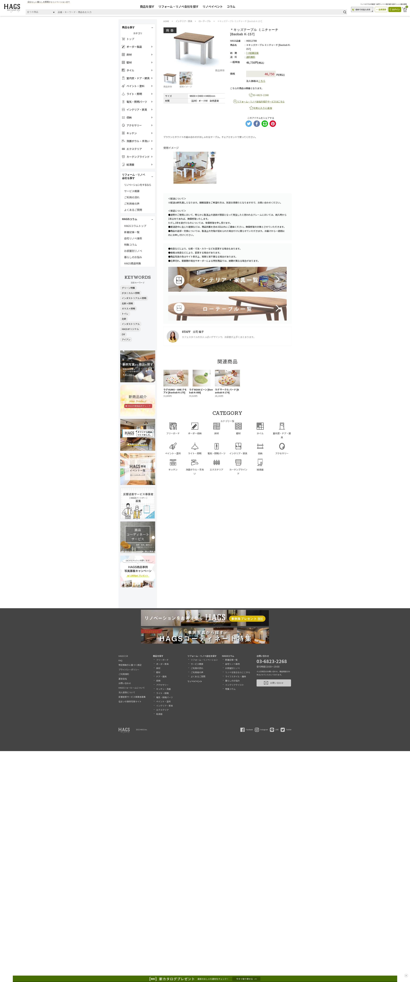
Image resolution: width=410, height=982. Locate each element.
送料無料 (250, 57)
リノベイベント (213, 6)
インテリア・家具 (164, 705)
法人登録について (127, 692)
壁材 (158, 672)
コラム (231, 6)
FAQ (120, 660)
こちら (261, 81)
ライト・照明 (162, 693)
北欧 (124, 318)
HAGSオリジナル (130, 329)
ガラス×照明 (128, 308)
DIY (123, 334)
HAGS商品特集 (132, 263)
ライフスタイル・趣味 (235, 676)
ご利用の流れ (131, 197)
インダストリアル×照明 (134, 298)
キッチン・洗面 (163, 688)
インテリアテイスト (234, 684)
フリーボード (162, 659)
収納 (158, 680)
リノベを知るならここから (237, 672)
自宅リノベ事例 (133, 238)
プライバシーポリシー (129, 669)
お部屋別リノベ (133, 251)
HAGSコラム (228, 655)
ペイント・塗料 (163, 701)
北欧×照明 (127, 303)
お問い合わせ (125, 683)
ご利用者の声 (131, 203)
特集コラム (130, 244)
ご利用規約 (124, 674)
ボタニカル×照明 (131, 293)
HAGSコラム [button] (129, 219)
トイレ (125, 313)
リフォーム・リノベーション (204, 659)
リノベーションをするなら (137, 185)
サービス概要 (131, 191)
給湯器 (159, 713)
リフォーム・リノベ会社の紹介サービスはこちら (261, 101)
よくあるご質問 (133, 210)
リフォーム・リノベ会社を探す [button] (133, 176)
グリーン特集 (128, 287)
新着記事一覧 (131, 232)
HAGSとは (123, 655)
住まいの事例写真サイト (130, 701)
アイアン (126, 339)
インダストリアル (131, 324)
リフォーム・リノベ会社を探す (178, 6)
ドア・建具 (161, 676)
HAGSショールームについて (132, 687)
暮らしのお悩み (133, 257)
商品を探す (147, 6)
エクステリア (162, 709)
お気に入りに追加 (262, 108)
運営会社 (123, 678)
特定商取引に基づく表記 (130, 664)
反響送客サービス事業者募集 (132, 696)
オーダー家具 (162, 663)
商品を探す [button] (128, 27)
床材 (158, 668)
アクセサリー (162, 684)
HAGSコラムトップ (135, 226)
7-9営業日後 (252, 53)
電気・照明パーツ (164, 697)
